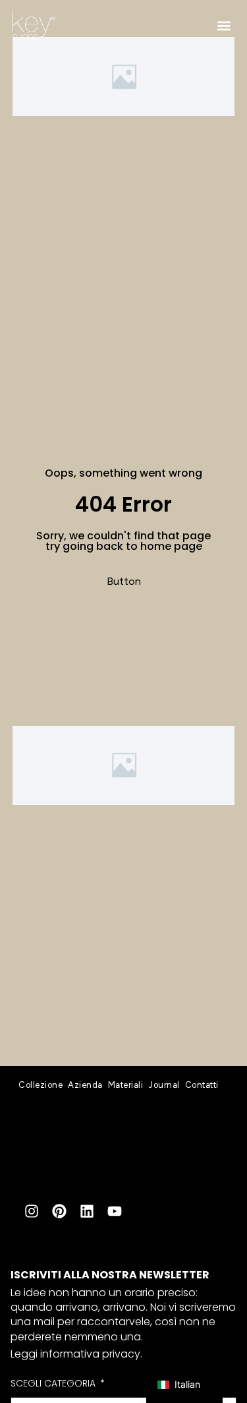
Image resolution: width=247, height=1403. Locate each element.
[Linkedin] (87, 1211)
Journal (164, 1085)
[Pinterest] (59, 1211)
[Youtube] (114, 1211)
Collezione (40, 1085)
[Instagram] (31, 1211)
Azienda (85, 1085)
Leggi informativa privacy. (76, 1353)
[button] (223, 25)
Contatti (202, 1085)
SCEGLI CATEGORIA (54, 1384)
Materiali (126, 1085)
